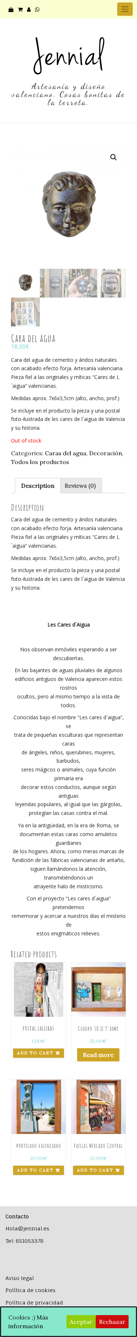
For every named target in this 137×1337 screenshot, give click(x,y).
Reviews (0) (80, 485)
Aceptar (81, 1321)
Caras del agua (65, 453)
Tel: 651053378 (24, 1241)
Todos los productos (40, 462)
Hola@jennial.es (27, 1228)
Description (37, 485)
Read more (98, 1054)
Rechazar (112, 1321)
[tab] (38, 485)
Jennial (68, 55)
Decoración (105, 453)
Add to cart (35, 1053)
